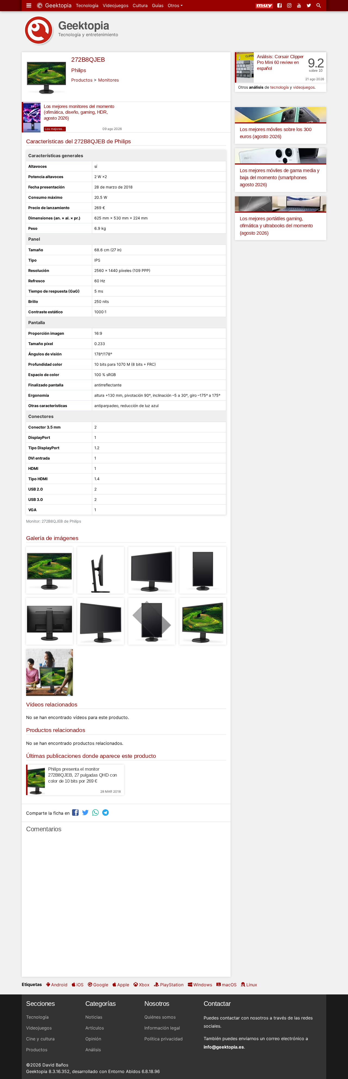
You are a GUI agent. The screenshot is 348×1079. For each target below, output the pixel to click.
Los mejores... (55, 129)
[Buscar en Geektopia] (319, 5)
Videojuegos (115, 5)
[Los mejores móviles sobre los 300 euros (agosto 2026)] (280, 114)
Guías (157, 5)
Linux (251, 984)
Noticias (93, 1017)
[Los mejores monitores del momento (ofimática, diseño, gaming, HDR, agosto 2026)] (31, 117)
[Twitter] (309, 5)
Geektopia (58, 5)
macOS (229, 984)
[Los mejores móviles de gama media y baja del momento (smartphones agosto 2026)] (280, 155)
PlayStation (172, 984)
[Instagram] (290, 5)
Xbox (144, 984)
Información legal (162, 1028)
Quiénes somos (160, 1017)
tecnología (279, 87)
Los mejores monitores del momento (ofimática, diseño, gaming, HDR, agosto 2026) (79, 112)
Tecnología (87, 5)
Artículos (94, 1028)
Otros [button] (174, 5)
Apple (123, 984)
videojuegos (304, 87)
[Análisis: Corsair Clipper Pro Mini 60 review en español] (244, 67)
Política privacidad (163, 1038)
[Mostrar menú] (29, 5)
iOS (79, 984)
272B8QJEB (88, 59)
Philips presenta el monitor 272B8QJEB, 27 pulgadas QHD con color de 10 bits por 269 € (82, 775)
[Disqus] (126, 907)
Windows (202, 984)
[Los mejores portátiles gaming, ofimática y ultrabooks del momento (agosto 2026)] (280, 203)
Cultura (140, 5)
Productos (81, 80)
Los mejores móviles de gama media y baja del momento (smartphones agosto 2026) (279, 178)
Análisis (93, 1049)
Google (100, 984)
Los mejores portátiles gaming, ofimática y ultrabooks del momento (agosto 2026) (276, 226)
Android (59, 984)
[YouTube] (299, 5)
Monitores (108, 80)
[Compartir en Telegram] (106, 812)
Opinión (93, 1038)
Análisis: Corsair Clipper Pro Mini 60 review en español (280, 62)
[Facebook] (280, 5)
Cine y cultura (40, 1038)
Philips (78, 70)
